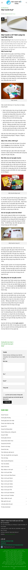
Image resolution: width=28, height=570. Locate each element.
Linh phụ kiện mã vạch (7, 504)
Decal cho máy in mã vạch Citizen (17, 551)
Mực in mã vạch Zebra (7, 484)
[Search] (26, 2)
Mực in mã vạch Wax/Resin (8, 475)
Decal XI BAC (4, 435)
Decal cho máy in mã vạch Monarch (14, 553)
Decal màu (5, 551)
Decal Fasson (4, 415)
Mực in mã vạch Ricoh (7, 481)
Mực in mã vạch (19, 564)
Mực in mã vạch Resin (7, 478)
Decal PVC (4, 426)
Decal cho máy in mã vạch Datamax (14, 555)
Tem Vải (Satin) (5, 463)
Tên (4, 374)
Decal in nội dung (5, 446)
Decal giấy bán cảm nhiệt (7, 420)
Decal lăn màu (4, 449)
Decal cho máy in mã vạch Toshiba (14, 559)
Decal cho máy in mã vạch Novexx (14, 552)
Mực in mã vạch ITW (6, 489)
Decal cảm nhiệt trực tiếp (7, 423)
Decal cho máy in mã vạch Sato (14, 558)
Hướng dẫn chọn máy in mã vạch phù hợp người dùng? (7, 344)
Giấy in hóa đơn (5, 466)
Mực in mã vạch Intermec (7, 492)
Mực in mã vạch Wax (6, 472)
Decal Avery (7, 550)
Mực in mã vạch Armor (7, 486)
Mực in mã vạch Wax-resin (19, 563)
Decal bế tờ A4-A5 (6, 443)
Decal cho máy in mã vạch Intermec (14, 557)
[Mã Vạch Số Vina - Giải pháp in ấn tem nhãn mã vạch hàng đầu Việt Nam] (14, 2)
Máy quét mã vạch (6, 501)
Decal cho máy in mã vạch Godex (14, 556)
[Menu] (2, 2)
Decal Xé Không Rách (6, 429)
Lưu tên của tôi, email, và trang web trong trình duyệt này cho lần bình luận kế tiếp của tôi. (13, 397)
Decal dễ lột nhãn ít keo (7, 440)
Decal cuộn (21, 550)
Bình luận (5, 361)
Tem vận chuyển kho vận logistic (9, 455)
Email (4, 381)
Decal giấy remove (6, 438)
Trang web (5, 387)
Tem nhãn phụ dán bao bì (7, 452)
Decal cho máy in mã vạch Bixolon (14, 554)
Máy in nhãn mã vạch (6, 498)
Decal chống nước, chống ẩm (8, 432)
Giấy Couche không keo (7, 461)
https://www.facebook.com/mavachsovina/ (12, 545)
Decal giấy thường (6, 417)
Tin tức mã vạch (4, 7)
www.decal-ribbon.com (10, 534)
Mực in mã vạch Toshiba (7, 495)
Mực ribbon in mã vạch (7, 469)
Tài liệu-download (5, 507)
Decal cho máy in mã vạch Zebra (14, 560)
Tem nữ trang (4, 458)
